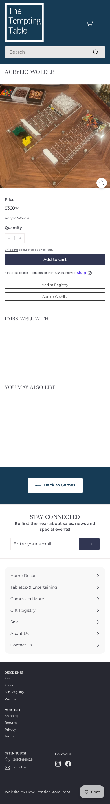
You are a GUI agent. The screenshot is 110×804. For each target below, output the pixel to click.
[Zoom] (101, 183)
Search (10, 678)
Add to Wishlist (55, 296)
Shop (9, 685)
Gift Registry (14, 692)
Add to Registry (55, 285)
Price (9, 199)
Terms (9, 736)
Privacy (10, 730)
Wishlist (11, 699)
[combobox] (55, 52)
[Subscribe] (89, 544)
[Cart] (89, 23)
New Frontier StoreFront (48, 792)
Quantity (13, 227)
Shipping (11, 250)
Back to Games (59, 485)
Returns (11, 722)
